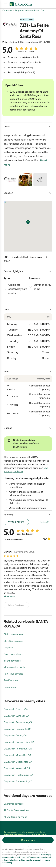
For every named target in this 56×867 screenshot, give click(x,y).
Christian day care (13, 641)
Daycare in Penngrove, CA (18, 748)
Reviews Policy (46, 522)
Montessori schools (14, 667)
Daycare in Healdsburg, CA (18, 775)
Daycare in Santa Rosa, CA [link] (29, 10)
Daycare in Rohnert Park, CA (19, 742)
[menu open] (5, 4)
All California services (15, 816)
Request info (28, 840)
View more (9, 596)
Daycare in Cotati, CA (15, 735)
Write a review (16, 521)
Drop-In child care (13, 654)
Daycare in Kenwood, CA (17, 768)
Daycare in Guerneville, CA (18, 781)
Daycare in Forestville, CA (17, 729)
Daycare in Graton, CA (16, 709)
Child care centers (13, 634)
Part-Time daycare (13, 673)
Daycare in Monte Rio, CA (17, 755)
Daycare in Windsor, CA (16, 715)
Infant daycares (12, 660)
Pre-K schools (11, 680)
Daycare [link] (7, 10)
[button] (28, 841)
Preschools (10, 687)
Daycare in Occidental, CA (18, 761)
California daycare (14, 803)
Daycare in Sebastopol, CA (18, 722)
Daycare (8, 647)
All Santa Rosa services (16, 810)
